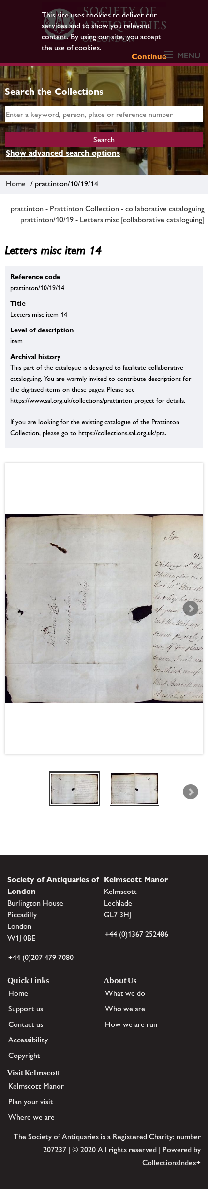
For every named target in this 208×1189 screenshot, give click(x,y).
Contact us (25, 1024)
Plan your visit (30, 1101)
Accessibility (28, 1039)
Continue (149, 56)
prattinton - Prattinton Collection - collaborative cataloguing (108, 208)
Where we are (31, 1117)
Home (16, 183)
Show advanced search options (63, 153)
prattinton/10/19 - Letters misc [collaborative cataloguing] (112, 219)
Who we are (125, 1008)
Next (190, 608)
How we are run (131, 1024)
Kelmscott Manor (36, 1085)
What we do (125, 993)
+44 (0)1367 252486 (136, 934)
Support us (25, 1008)
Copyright (24, 1055)
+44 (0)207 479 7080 (41, 957)
